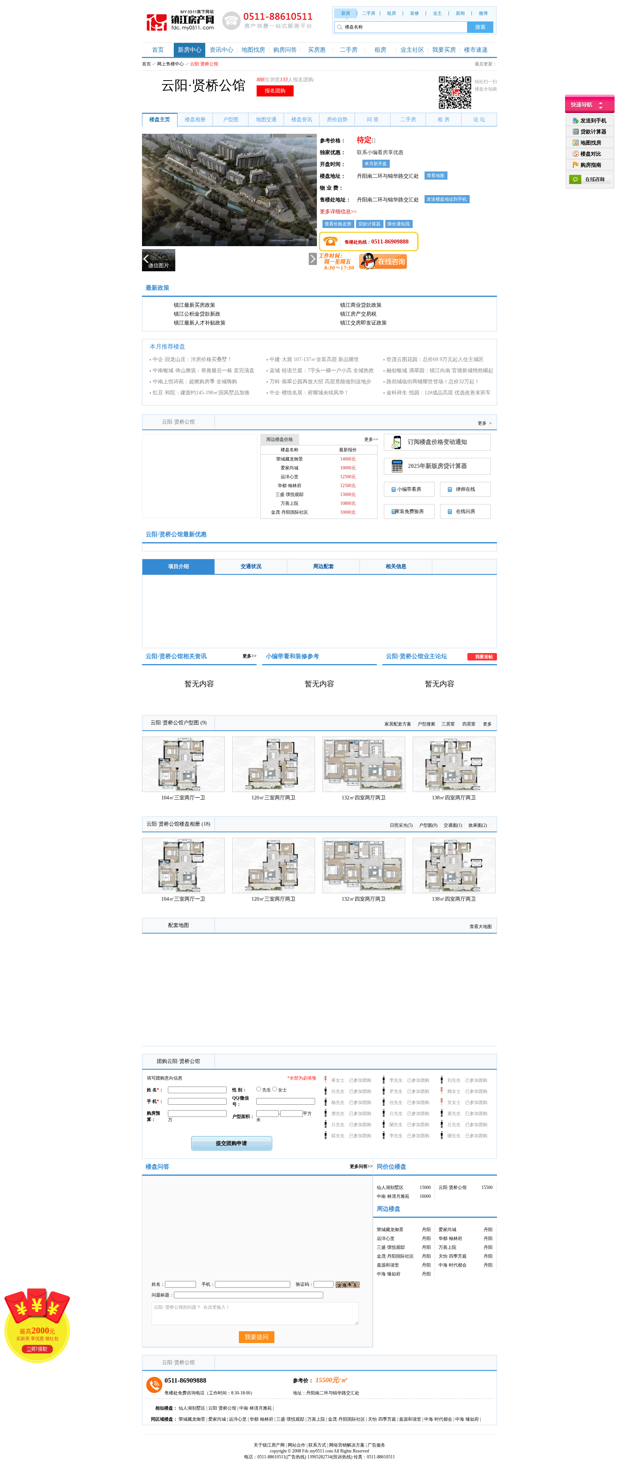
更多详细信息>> (338, 211)
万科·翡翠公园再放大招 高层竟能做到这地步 (320, 381)
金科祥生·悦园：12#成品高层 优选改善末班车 (438, 392)
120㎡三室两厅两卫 (273, 798)
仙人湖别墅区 (390, 1187)
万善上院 (289, 503)
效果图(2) (478, 825)
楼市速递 (476, 50)
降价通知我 (399, 224)
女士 (282, 1089)
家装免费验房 (409, 511)
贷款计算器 (369, 224)
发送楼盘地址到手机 (447, 199)
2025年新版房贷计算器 (437, 466)
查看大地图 (481, 926)
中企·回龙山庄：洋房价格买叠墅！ (192, 359)
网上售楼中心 (170, 64)
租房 (391, 13)
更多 (485, 423)
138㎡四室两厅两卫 (454, 798)
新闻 (460, 13)
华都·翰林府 (289, 485)
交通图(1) (453, 825)
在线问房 (465, 511)
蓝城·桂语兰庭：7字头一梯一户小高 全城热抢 (322, 370)
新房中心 (190, 50)
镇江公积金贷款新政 (197, 314)
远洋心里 (289, 476)
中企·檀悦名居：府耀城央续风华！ (309, 392)
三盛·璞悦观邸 (289, 494)
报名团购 (275, 91)
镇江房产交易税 (358, 314)
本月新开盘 (376, 163)
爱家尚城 (289, 467)
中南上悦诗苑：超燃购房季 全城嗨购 (195, 381)
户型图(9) (428, 825)
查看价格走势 (338, 224)
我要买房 (444, 50)
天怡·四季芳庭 (453, 1256)
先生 (266, 1089)
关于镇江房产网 (269, 1445)
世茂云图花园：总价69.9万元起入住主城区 (435, 359)
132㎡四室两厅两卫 (364, 798)
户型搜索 (426, 724)
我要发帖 (484, 656)
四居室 (469, 724)
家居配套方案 (398, 724)
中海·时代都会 (453, 1265)
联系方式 (317, 1445)
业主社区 (412, 50)
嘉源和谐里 (388, 1265)
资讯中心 (221, 50)
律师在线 (465, 489)
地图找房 (253, 50)
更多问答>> (361, 1166)
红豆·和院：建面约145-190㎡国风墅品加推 (201, 392)
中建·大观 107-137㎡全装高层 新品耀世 (314, 359)
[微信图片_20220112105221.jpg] (229, 244)
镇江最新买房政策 (194, 305)
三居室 (449, 724)
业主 (437, 13)
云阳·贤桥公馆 (178, 422)
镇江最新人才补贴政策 (200, 323)
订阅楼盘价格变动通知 (437, 442)
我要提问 (256, 1337)
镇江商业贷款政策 (361, 305)
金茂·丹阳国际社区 (289, 512)
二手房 (368, 13)
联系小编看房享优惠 (380, 152)
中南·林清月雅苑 (393, 1196)
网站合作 (296, 1445)
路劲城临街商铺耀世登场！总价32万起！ (433, 381)
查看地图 (435, 175)
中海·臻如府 (388, 1274)
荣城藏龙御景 (289, 459)
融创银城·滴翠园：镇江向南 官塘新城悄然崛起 (439, 370)
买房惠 (317, 50)
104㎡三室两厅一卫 (183, 798)
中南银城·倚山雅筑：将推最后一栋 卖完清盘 (203, 370)
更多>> (250, 656)
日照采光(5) (401, 825)
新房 (345, 13)
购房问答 (285, 50)
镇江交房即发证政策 (363, 323)
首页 (158, 50)
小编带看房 (409, 489)
